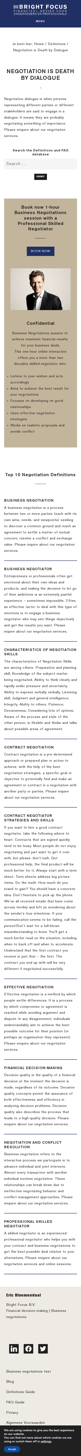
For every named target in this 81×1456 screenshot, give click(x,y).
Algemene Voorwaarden (25, 1423)
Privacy (12, 1412)
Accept (12, 1449)
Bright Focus (40, 9)
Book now (40, 251)
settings (46, 1441)
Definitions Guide (20, 1392)
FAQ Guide (15, 1402)
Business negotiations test (28, 1371)
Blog (10, 1381)
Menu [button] (40, 21)
